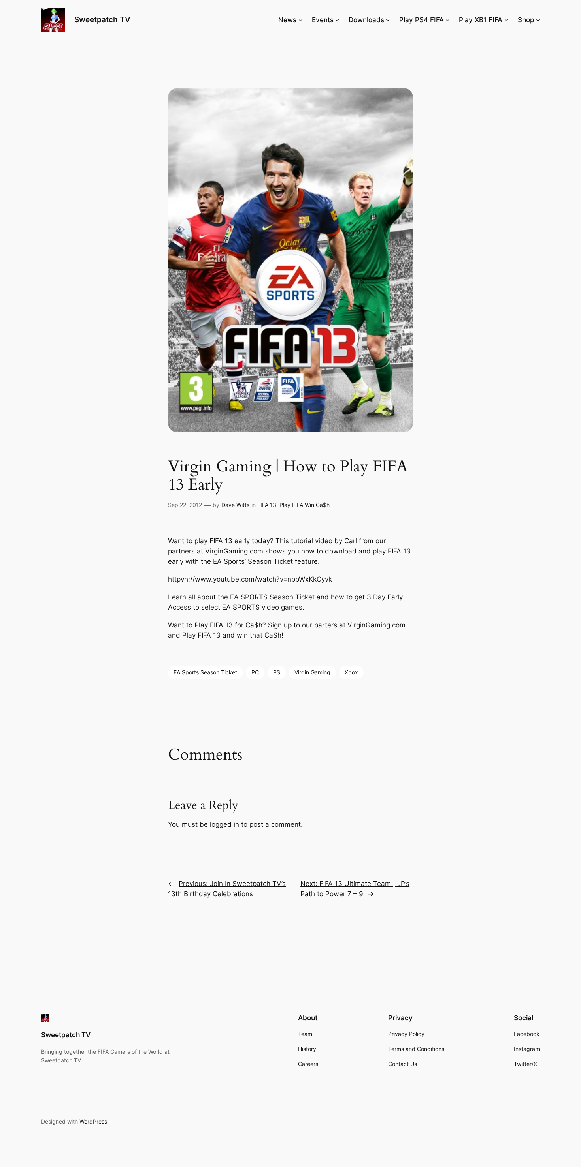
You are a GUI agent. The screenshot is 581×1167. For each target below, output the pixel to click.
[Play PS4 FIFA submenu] (447, 20)
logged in (224, 824)
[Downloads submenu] (388, 20)
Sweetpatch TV (102, 19)
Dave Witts (235, 504)
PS (276, 672)
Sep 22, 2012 (185, 504)
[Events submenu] (337, 20)
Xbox (351, 672)
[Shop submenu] (538, 20)
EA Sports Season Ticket (205, 672)
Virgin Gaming (312, 672)
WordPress (93, 1121)
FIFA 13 (266, 504)
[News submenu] (300, 20)
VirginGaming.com (234, 551)
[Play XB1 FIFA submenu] (506, 20)
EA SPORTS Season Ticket (272, 597)
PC (255, 672)
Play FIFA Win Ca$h (304, 504)
